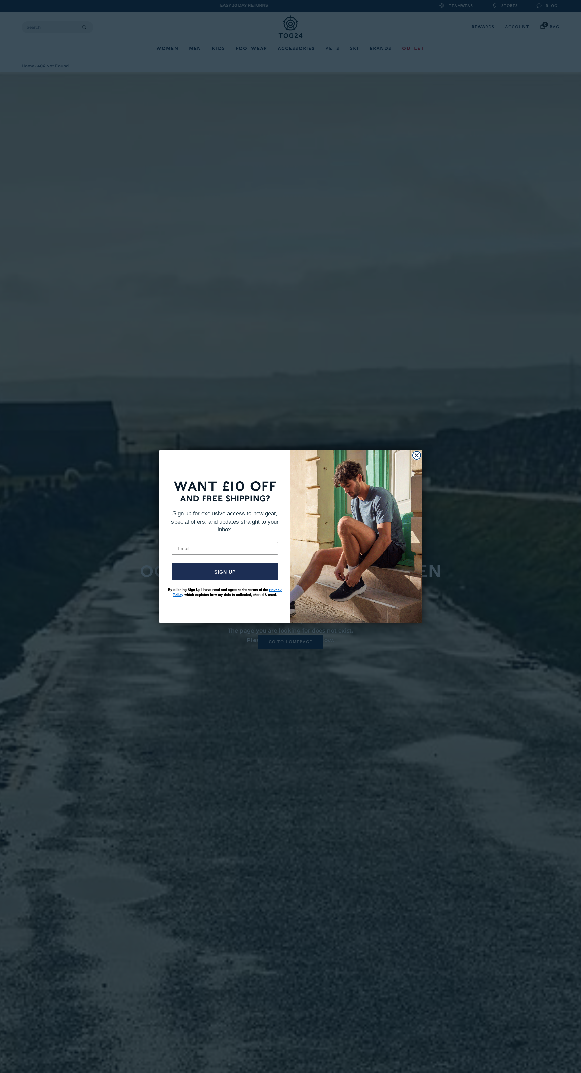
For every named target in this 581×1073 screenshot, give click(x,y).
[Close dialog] (417, 455)
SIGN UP (225, 572)
